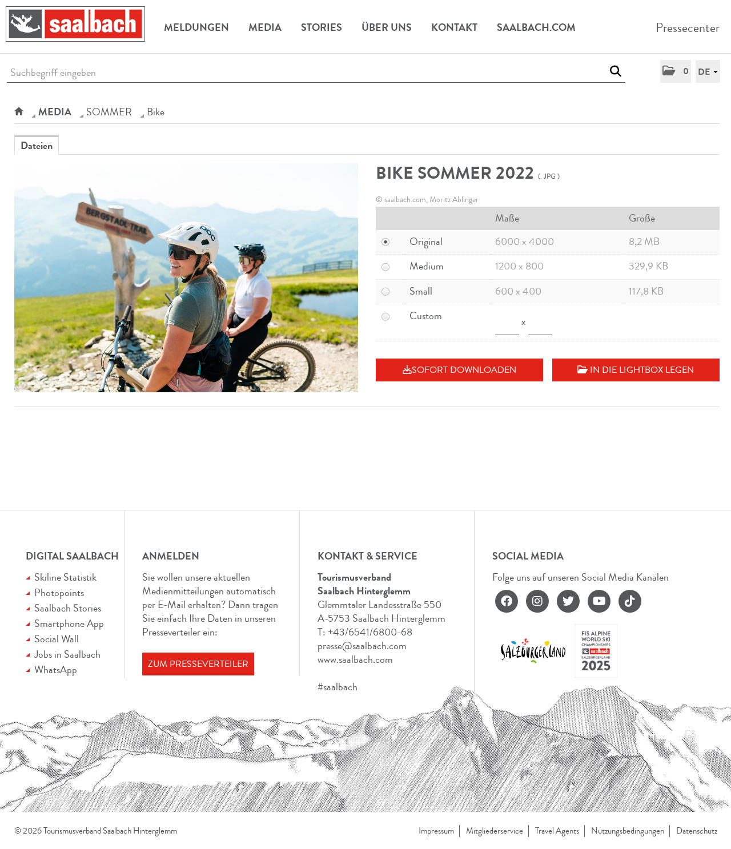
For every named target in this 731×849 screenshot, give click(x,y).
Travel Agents (557, 831)
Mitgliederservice (494, 831)
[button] (675, 71)
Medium (426, 266)
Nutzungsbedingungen (627, 831)
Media (265, 27)
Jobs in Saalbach (67, 654)
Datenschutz (696, 831)
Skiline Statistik (65, 577)
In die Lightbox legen (641, 370)
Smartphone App (69, 623)
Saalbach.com (536, 27)
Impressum (436, 831)
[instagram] (537, 601)
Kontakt (454, 27)
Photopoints (59, 592)
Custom (425, 315)
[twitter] (568, 601)
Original (426, 241)
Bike (155, 111)
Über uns (387, 27)
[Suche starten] (615, 71)
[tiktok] (629, 601)
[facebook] (506, 601)
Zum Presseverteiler (198, 664)
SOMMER (109, 111)
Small (420, 291)
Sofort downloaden (464, 370)
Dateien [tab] (37, 145)
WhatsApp (55, 669)
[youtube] (599, 601)
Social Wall (56, 638)
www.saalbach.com (355, 659)
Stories (321, 27)
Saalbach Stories (67, 608)
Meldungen (196, 27)
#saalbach (338, 686)
